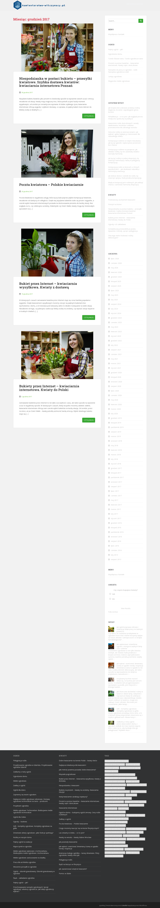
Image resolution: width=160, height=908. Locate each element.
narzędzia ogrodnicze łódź (114, 802)
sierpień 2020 (116, 386)
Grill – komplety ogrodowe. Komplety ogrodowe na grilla (127, 710)
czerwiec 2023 (116, 322)
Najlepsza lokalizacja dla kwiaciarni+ (72, 765)
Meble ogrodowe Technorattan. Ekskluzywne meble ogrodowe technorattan (32, 811)
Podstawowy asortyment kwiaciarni (121, 200)
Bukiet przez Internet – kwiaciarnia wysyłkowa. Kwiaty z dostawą (48, 285)
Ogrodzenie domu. (115, 54)
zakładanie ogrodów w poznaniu (116, 846)
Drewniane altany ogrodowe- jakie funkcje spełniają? (33, 833)
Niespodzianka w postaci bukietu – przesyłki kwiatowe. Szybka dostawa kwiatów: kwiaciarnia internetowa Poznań (55, 82)
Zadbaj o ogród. (19, 785)
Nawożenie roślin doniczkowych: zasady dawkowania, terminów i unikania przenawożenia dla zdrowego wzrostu (123, 125)
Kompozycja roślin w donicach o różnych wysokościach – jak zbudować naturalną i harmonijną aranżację (124, 169)
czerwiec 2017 (116, 495)
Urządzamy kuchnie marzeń (127, 679)
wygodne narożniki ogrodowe (115, 839)
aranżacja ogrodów (132, 764)
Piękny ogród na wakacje (22, 842)
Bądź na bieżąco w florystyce (70, 864)
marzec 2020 (116, 409)
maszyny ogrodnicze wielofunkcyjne (117, 792)
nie (113, 599)
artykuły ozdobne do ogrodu (130, 768)
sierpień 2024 (116, 304)
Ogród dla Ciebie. (19, 817)
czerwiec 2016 (116, 550)
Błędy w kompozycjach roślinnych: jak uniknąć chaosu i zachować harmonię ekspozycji (125, 183)
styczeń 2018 (116, 464)
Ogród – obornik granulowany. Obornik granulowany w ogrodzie (34, 872)
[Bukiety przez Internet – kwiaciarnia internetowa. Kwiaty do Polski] (57, 355)
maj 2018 (114, 445)
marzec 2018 (116, 454)
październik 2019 (117, 427)
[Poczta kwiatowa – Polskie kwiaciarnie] (57, 154)
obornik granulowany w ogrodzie (116, 805)
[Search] (140, 21)
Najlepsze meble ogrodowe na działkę (118, 798)
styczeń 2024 (116, 313)
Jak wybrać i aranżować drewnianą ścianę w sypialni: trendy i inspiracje (130, 664)
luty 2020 (114, 413)
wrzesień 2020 (116, 382)
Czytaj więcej (88, 116)
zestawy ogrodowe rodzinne (114, 853)
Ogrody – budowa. (20, 821)
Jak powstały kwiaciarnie (68, 842)
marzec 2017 (116, 509)
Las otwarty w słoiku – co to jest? (71, 833)
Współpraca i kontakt (135, 4)
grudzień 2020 (116, 372)
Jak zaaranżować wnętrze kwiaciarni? (73, 869)
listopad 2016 (116, 527)
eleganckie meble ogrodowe (114, 781)
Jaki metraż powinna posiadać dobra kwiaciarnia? (77, 770)
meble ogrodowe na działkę (114, 795)
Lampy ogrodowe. (115, 76)
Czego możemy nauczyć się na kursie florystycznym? (79, 828)
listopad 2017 (116, 473)
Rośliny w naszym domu (22, 837)
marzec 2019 (116, 436)
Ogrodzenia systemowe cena (115, 815)
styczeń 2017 (116, 518)
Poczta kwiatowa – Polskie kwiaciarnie (51, 184)
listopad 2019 (116, 423)
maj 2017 (114, 500)
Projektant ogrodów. (21, 806)
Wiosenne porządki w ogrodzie (25, 867)
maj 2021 (114, 359)
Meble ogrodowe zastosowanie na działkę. (29, 858)
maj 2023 (114, 327)
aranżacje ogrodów (111, 768)
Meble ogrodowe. (20, 781)
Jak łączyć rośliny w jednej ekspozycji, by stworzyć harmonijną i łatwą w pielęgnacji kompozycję (124, 160)
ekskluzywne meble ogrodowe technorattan (119, 775)
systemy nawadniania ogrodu (115, 832)
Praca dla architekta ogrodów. (24, 862)
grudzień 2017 (116, 468)
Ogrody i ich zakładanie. (117, 224)
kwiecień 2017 (116, 505)
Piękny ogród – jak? (115, 49)
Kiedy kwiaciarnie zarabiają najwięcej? (73, 797)
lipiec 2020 (115, 391)
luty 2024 (114, 309)
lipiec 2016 (115, 546)
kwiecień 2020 (116, 404)
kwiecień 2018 (116, 450)
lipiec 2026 (115, 258)
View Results (125, 608)
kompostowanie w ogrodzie (136, 785)
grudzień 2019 (116, 418)
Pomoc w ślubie (65, 873)
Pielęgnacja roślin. (20, 760)
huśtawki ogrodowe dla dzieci (115, 785)
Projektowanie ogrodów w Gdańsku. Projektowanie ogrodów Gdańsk (32, 766)
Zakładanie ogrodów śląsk (114, 849)
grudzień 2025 (116, 277)
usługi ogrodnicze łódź (131, 836)
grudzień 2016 (116, 523)
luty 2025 (114, 299)
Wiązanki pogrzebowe (67, 774)
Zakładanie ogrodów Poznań (115, 842)
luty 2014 (114, 555)
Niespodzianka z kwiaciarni (69, 785)
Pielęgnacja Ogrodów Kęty (135, 815)
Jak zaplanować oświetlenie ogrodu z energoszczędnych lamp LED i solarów (129, 646)
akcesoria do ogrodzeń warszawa (116, 761)
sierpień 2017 (116, 486)
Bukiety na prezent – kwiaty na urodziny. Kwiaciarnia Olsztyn (78, 791)
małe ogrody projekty (138, 792)
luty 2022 (114, 345)
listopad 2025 (116, 281)
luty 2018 (114, 459)
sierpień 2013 (116, 559)
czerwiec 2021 (116, 354)
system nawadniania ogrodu (136, 829)
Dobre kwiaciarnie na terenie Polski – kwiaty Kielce (78, 760)
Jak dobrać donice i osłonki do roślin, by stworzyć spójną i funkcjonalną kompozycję (124, 177)
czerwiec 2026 (116, 263)
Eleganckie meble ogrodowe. (119, 81)
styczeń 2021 (116, 368)
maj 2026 (114, 268)
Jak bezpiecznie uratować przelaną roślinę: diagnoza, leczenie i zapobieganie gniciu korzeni (124, 110)
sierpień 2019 (116, 432)
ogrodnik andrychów (136, 805)
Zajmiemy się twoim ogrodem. (25, 794)
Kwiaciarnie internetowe (68, 808)
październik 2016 (117, 532)
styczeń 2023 (116, 336)
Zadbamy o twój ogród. (125, 722)
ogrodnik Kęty (123, 808)
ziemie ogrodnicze (133, 853)
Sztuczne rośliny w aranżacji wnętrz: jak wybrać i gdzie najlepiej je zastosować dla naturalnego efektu (124, 134)
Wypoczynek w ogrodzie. (22, 846)
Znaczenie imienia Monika (114, 856)
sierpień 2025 (116, 286)
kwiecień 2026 (116, 272)
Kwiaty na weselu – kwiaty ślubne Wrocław (75, 837)
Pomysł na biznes (115, 204)
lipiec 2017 (115, 491)
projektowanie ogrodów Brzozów (116, 819)
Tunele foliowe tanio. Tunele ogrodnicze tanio (125, 59)
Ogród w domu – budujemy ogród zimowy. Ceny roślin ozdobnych (79, 813)
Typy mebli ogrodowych (113, 836)
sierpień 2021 (116, 350)
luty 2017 (114, 514)
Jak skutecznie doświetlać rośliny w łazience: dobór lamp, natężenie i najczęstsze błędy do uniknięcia (130, 693)
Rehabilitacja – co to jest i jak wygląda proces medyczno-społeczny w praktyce (125, 117)
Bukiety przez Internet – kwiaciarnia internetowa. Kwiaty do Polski (49, 388)
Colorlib (124, 905)
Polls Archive (113, 612)
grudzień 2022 (116, 341)
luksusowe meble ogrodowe (114, 788)
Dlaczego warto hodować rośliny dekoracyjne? (120, 236)
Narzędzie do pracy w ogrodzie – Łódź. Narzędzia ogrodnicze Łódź (123, 71)
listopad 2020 (116, 377)
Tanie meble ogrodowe (135, 832)
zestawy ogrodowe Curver (134, 849)
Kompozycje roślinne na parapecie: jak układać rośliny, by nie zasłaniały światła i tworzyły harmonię (124, 151)
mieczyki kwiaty (131, 795)
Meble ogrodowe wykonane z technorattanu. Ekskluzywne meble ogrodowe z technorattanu (31, 852)
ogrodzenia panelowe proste (115, 812)
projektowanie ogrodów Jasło (115, 825)
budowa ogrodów (111, 771)
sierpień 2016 (116, 541)
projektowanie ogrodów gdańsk (116, 822)
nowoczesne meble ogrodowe (135, 802)
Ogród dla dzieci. (19, 790)
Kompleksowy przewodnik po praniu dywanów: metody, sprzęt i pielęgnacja (123, 230)
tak (113, 594)
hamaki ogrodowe (133, 781)
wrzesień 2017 (116, 482)
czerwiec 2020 (116, 395)
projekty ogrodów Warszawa (115, 829)
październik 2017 (117, 477)
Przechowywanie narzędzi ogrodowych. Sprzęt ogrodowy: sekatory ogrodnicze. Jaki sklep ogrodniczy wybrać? (33, 889)
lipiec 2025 (115, 290)
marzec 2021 (116, 363)
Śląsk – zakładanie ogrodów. (24, 878)
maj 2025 (114, 295)
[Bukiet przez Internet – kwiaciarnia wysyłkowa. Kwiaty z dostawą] (57, 253)
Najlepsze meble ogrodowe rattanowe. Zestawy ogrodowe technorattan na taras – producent (31, 800)
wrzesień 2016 (116, 537)
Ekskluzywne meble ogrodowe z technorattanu (120, 778)
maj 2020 (114, 400)
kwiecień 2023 (116, 331)
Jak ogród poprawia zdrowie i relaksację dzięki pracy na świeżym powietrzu (130, 629)
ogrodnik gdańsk (111, 808)
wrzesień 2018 (116, 441)
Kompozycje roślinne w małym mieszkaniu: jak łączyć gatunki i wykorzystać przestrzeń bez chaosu (124, 143)
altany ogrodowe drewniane (114, 764)
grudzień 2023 (116, 318)
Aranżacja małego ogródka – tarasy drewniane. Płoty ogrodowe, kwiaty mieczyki (79, 854)
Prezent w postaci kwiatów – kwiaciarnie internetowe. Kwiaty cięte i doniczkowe (123, 64)
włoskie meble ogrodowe (135, 839)
